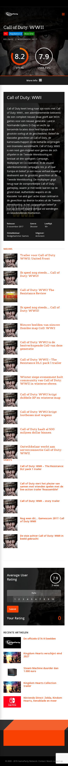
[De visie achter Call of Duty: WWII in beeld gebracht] (10, 541)
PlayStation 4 (16, 33)
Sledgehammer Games (18, 236)
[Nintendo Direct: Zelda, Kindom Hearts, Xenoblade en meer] (12, 706)
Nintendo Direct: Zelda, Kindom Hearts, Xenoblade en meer (43, 699)
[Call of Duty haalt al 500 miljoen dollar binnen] (10, 434)
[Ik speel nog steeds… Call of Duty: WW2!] (10, 278)
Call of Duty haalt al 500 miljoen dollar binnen (37, 431)
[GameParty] (10, 16)
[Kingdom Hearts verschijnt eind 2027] (12, 662)
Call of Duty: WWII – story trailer (40, 501)
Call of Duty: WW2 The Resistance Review (37, 291)
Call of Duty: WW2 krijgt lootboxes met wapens (38, 413)
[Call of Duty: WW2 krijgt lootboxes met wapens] (10, 417)
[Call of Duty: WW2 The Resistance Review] (10, 295)
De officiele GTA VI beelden (40, 638)
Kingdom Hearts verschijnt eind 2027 (43, 655)
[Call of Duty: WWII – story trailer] (10, 506)
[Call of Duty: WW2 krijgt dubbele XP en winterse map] (10, 400)
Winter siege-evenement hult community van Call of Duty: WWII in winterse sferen (41, 380)
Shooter (34, 226)
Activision (40, 236)
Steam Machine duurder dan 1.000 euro (41, 669)
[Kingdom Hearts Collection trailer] (12, 691)
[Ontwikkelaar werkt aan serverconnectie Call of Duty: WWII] (10, 452)
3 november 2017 (26, 39)
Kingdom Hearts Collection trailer (40, 684)
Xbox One (28, 33)
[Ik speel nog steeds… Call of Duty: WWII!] (10, 313)
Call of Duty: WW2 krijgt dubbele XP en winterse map (40, 396)
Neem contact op (55, 761)
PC (6, 33)
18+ (46, 226)
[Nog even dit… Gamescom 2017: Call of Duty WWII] (10, 524)
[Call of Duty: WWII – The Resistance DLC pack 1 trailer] (10, 365)
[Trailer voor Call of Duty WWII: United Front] (10, 260)
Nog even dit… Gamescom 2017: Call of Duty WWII (42, 520)
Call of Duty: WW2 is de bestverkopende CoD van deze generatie (41, 345)
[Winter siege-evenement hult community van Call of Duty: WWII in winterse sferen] (10, 382)
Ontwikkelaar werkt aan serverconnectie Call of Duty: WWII (41, 450)
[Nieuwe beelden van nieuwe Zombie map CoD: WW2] (10, 330)
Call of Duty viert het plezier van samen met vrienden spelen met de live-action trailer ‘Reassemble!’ (41, 486)
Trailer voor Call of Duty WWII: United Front (37, 257)
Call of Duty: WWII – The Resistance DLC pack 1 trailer (40, 361)
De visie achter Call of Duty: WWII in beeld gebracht (41, 537)
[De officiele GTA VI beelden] (12, 647)
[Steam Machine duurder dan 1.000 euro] (12, 677)
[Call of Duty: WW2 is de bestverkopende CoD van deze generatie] (10, 347)
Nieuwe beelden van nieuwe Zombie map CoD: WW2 (40, 326)
